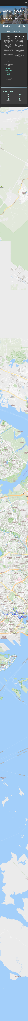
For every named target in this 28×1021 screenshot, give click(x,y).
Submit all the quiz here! (8, 72)
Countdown (8, 91)
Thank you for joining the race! (14, 27)
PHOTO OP (19, 36)
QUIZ (8, 62)
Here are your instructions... (14, 31)
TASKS (8, 36)
